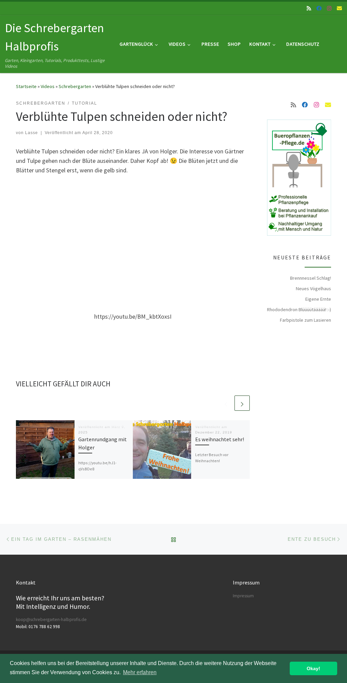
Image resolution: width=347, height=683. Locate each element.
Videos (48, 86)
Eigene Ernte (318, 299)
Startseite (26, 86)
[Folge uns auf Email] (339, 8)
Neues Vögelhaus (313, 288)
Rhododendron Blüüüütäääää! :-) (299, 309)
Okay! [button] (313, 668)
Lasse (31, 132)
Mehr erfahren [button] (140, 672)
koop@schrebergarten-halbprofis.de (51, 619)
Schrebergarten (75, 86)
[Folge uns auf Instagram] (329, 8)
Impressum (243, 596)
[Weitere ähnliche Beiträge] (242, 403)
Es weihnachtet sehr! (219, 439)
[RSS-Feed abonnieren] (309, 8)
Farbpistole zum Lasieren (305, 320)
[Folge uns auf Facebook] (319, 8)
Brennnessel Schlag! (310, 278)
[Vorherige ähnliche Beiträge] (225, 403)
